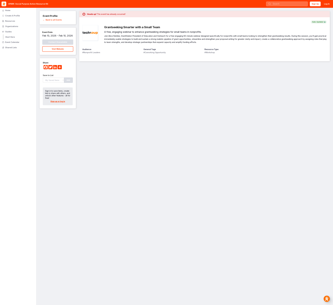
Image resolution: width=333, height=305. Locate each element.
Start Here (10, 37)
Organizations (10, 26)
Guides (7, 32)
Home (6, 10)
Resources (8, 21)
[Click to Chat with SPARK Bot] (327, 299)
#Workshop (209, 52)
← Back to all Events (52, 20)
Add (68, 80)
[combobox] (287, 4)
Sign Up (315, 4)
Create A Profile (11, 16)
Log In (327, 4)
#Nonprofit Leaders (91, 52)
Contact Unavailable (57, 42)
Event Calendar (10, 42)
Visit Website (58, 49)
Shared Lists (9, 47)
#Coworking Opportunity (154, 52)
